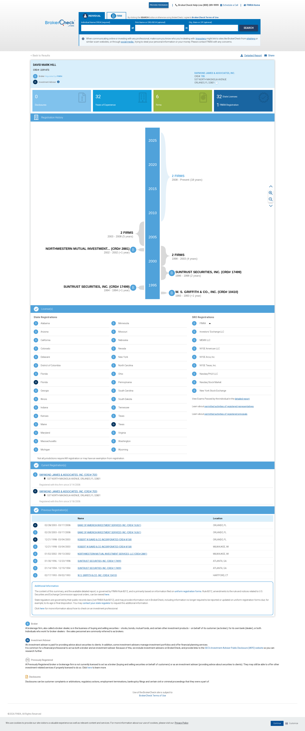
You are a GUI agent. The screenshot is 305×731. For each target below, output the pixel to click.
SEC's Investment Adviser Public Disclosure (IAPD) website (234, 648)
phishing (251, 38)
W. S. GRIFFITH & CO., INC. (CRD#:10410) (97, 575)
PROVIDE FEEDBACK (159, 5)
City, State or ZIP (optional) (200, 22)
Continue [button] (277, 723)
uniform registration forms (188, 591)
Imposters (201, 38)
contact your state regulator (97, 603)
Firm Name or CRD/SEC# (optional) (150, 22)
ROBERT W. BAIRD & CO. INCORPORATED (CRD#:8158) (105, 539)
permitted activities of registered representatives (229, 406)
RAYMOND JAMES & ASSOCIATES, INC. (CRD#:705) (68, 474)
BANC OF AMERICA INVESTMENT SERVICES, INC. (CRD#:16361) (109, 525)
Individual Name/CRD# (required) (95, 22)
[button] (292, 723)
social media (127, 42)
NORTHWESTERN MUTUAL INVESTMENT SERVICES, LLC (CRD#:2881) (112, 554)
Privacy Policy (181, 723)
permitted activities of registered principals (225, 414)
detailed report (242, 399)
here (107, 594)
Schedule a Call (230, 5)
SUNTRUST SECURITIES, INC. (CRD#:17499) (99, 561)
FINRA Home (253, 5)
